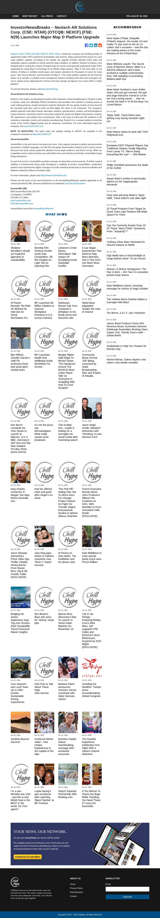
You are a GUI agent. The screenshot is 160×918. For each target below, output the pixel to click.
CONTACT (62, 16)
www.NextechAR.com (33, 126)
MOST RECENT (30, 16)
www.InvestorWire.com (21, 200)
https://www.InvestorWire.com (53, 175)
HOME (16, 16)
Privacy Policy (76, 888)
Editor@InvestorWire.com (22, 203)
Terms (72, 884)
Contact (73, 896)
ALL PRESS (47, 16)
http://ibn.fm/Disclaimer (75, 183)
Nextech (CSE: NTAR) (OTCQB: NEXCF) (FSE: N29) (35, 54)
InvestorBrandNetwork (43, 209)
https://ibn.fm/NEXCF (42, 134)
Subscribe (127, 897)
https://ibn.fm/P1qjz (49, 89)
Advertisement (76, 892)
